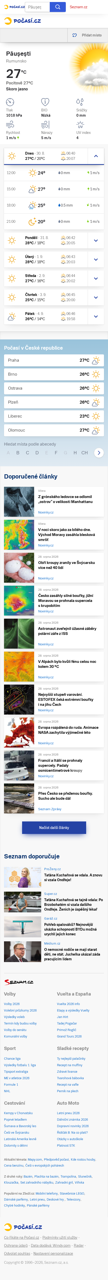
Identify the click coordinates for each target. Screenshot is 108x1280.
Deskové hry (56, 1199)
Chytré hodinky (14, 1205)
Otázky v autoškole (70, 1139)
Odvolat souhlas (17, 1254)
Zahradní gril (64, 1182)
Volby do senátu (15, 1030)
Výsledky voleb (14, 1017)
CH (84, 452)
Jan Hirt (62, 1017)
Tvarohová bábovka (70, 1078)
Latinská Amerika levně (20, 1139)
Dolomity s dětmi (16, 1145)
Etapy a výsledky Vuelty (73, 1010)
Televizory (73, 1199)
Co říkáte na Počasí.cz (21, 1238)
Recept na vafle (68, 1084)
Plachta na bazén (46, 1176)
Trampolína (68, 1176)
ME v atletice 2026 (16, 1078)
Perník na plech (67, 1091)
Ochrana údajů (16, 1246)
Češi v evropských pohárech (44, 1165)
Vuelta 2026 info (68, 1004)
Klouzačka (11, 1182)
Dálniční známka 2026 (72, 1119)
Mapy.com (35, 1159)
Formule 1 (11, 1084)
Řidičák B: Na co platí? (72, 1132)
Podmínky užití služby (59, 1238)
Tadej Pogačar (67, 1023)
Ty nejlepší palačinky (71, 1058)
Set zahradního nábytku (36, 1182)
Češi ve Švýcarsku (16, 1132)
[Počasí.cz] (22, 21)
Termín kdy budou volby (20, 1023)
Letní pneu (37, 1199)
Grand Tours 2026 (69, 1036)
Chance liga (12, 1058)
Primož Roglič (66, 1030)
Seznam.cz (78, 7)
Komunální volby (15, 1036)
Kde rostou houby (83, 1159)
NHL (7, 1091)
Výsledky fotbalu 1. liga (20, 1065)
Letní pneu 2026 (68, 1113)
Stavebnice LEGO (72, 1193)
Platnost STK (66, 1145)
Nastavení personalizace (53, 1254)
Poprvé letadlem (15, 1119)
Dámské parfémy (16, 1199)
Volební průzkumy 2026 (20, 1010)
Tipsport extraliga (16, 1071)
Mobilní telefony (47, 1193)
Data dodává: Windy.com (51, 1246)
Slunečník (85, 1176)
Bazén (28, 1176)
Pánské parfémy (38, 1205)
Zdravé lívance (67, 1071)
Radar (79, 1246)
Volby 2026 (12, 1004)
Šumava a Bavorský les (20, 1126)
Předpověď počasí (56, 1159)
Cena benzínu (13, 1165)
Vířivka (79, 1182)
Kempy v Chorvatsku (18, 1113)
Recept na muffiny (69, 1065)
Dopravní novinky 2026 (73, 1126)
